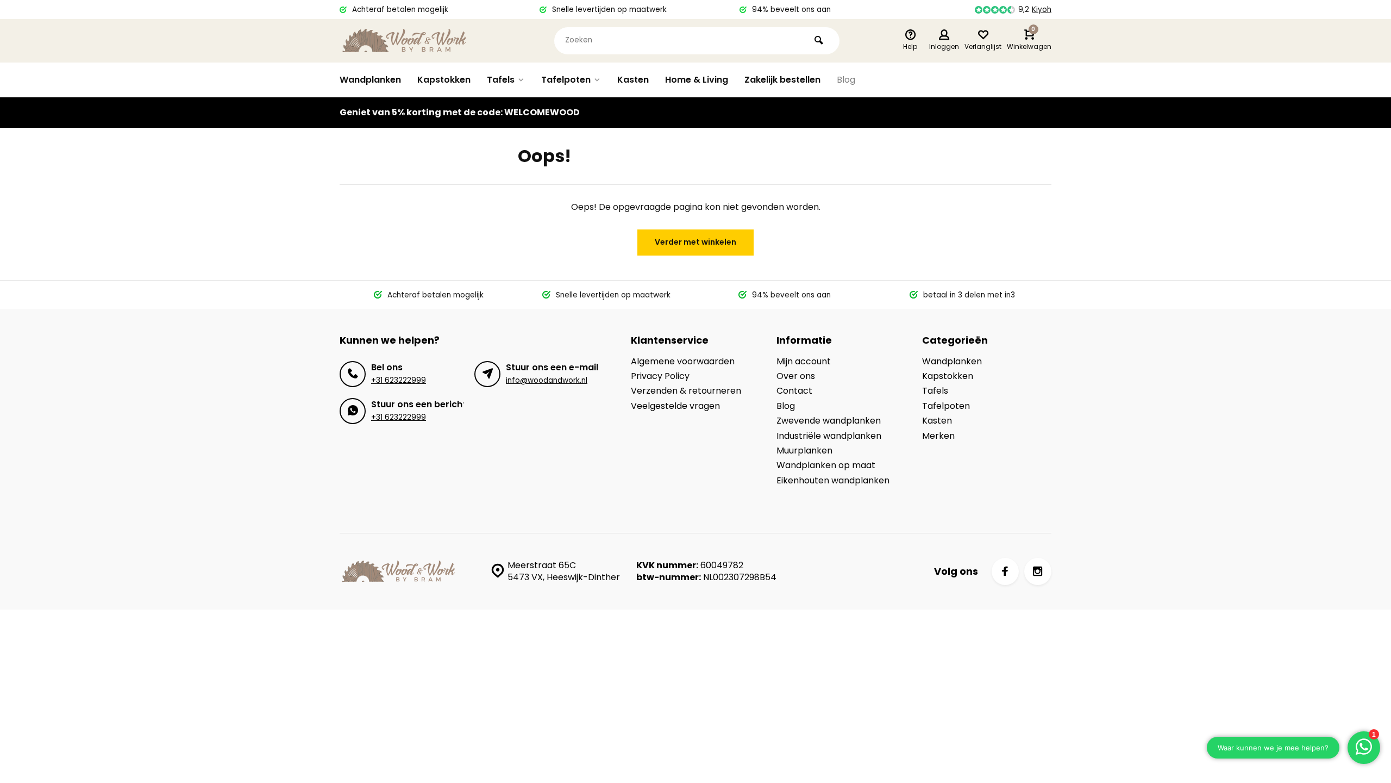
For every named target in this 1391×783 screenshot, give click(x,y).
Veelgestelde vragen (675, 406)
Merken (938, 436)
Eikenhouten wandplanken (832, 481)
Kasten (633, 79)
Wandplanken (370, 79)
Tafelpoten (566, 79)
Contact (794, 391)
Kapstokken (444, 79)
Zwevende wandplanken (828, 421)
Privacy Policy (660, 376)
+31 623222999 (398, 380)
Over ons (795, 376)
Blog (846, 79)
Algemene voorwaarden (683, 362)
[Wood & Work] (405, 40)
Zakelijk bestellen (782, 79)
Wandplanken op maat (825, 465)
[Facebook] (1005, 571)
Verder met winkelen (695, 242)
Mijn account (803, 362)
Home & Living (696, 79)
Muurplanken (804, 451)
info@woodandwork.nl (546, 380)
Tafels (501, 79)
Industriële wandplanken (828, 436)
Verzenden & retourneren (686, 391)
